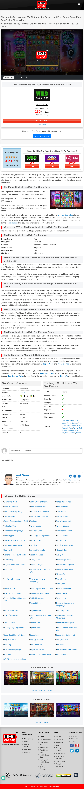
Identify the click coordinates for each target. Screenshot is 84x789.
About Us (59, 737)
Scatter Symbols (68, 430)
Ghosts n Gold (36, 531)
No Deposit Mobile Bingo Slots (44, 762)
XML (59, 750)
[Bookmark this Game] (22, 77)
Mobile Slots (44, 747)
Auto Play (65, 421)
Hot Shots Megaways (13, 545)
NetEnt (26, 741)
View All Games (42, 723)
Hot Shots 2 (61, 540)
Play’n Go (27, 752)
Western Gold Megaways (66, 649)
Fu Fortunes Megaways (13, 531)
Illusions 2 (8, 550)
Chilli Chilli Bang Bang (13, 511)
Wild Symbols (70, 433)
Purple (75, 428)
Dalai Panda (61, 511)
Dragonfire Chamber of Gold (16, 521)
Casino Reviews (45, 739)
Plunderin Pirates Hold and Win (15, 599)
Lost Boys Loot (36, 555)
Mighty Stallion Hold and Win (40, 570)
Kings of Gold (61, 550)
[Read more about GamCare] (8, 775)
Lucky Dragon (10, 560)
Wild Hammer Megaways (40, 654)
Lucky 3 (59, 555)
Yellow (78, 433)
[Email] (70, 476)
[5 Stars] (17, 157)
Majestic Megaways (38, 564)
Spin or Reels (35, 627)
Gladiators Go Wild (64, 531)
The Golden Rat (36, 640)
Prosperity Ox (61, 598)
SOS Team (59, 742)
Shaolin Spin (35, 623)
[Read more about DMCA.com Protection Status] (63, 775)
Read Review (42, 124)
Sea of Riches (9, 623)
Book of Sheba (62, 507)
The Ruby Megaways (12, 649)
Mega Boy (8, 569)
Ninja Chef (60, 584)
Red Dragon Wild (63, 610)
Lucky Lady (35, 560)
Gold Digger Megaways (40, 535)
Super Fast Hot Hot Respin (15, 635)
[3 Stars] (12, 157)
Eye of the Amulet (63, 521)
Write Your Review (42, 136)
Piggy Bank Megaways (39, 593)
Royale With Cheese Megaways (64, 616)
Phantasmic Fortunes (12, 593)
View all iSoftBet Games (42, 691)
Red (80, 428)
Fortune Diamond (63, 526)
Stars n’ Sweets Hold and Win (66, 628)
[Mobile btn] (79, 4)
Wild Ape (7, 654)
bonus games (12, 223)
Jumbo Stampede (37, 550)
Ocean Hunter (9, 588)
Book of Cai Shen (11, 507)
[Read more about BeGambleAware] (22, 775)
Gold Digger (9, 535)
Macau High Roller (63, 560)
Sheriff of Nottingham (65, 623)
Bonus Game (66, 423)
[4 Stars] (14, 157)
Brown (74, 423)
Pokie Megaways (37, 598)
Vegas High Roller (37, 649)
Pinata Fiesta (61, 593)
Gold (68, 426)
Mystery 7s (60, 574)
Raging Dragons (36, 610)
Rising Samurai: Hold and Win (40, 616)
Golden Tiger (35, 540)
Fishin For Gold (10, 526)
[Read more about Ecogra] (44, 775)
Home (42, 737)
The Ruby (60, 644)
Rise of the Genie (11, 615)
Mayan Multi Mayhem (65, 564)
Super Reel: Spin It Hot (65, 635)
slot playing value (65, 215)
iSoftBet (23, 392)
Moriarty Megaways (64, 569)
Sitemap (58, 748)
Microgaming (28, 739)
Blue (76, 421)
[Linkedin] (79, 476)
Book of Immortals (38, 507)
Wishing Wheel (62, 654)
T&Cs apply (43, 115)
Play (32, 166)
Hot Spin (33, 545)
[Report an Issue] (26, 77)
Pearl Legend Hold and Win (41, 588)
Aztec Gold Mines (63, 502)
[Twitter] (74, 476)
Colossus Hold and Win (39, 511)
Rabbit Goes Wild (11, 610)
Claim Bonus (42, 121)
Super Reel (34, 635)
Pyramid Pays (35, 603)
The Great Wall (62, 640)
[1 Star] (7, 157)
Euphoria (33, 521)
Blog (57, 745)
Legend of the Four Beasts (15, 555)
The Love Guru (36, 644)
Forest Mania (35, 526)
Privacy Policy (60, 761)
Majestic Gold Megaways (14, 564)
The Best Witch (10, 640)
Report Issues (60, 753)
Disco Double (9, 516)
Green (73, 426)
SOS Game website (72, 480)
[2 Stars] (9, 157)
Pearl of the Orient (63, 588)
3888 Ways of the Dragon (41, 502)
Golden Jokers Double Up (14, 540)
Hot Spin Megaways (64, 545)
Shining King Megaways (14, 627)
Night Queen (61, 579)
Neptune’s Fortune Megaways (37, 580)
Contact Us (59, 739)
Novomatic (28, 749)
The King (7, 644)
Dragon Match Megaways (40, 516)
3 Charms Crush (10, 502)
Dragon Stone (62, 516)
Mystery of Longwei (12, 579)
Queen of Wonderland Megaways (65, 604)
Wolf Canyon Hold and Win (15, 659)
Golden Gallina (62, 535)
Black (72, 421)
